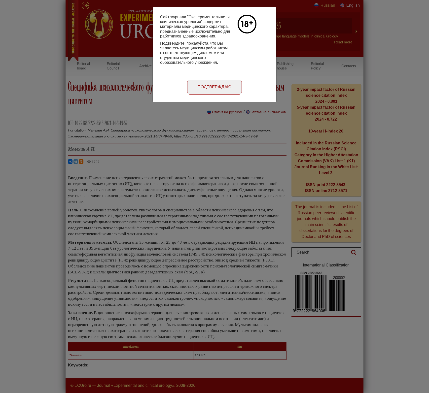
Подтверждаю (214, 87)
